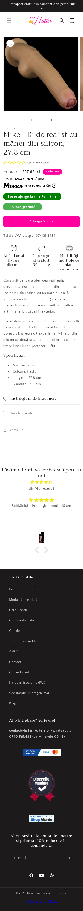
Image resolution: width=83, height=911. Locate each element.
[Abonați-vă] (68, 858)
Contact (15, 662)
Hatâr (30, 893)
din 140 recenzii (41, 488)
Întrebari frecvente (18, 413)
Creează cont (19, 672)
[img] (41, 482)
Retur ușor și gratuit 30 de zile (41, 260)
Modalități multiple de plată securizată (69, 262)
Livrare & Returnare (24, 589)
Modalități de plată (23, 600)
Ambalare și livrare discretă (13, 260)
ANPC (13, 651)
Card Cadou (18, 610)
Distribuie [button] (16, 430)
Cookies (15, 631)
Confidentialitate (21, 620)
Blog (12, 703)
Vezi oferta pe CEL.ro (42, 902)
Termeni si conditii (22, 641)
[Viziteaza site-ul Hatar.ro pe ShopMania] (41, 819)
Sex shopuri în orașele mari (29, 693)
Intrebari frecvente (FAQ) (28, 683)
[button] (9, 20)
